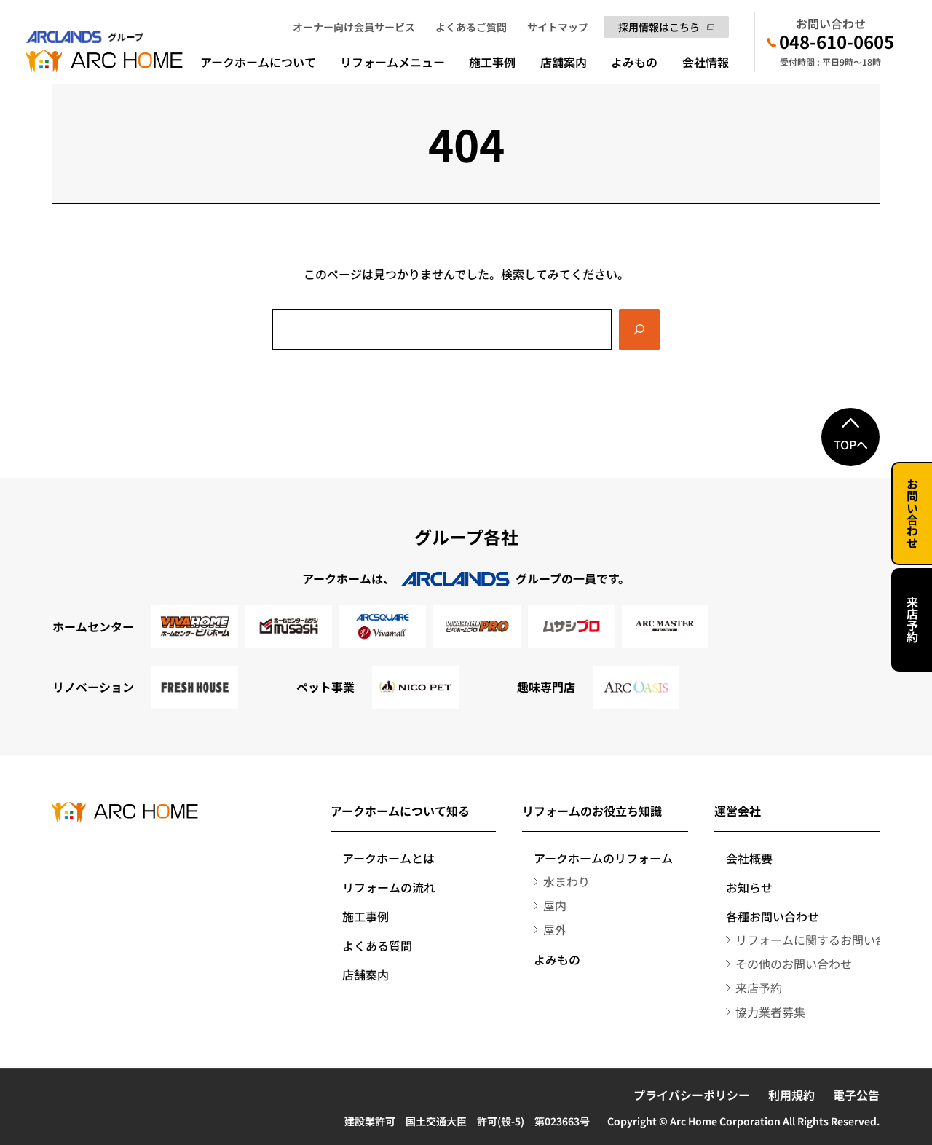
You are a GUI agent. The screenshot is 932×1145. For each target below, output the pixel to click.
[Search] (639, 329)
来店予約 (912, 620)
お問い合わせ (912, 513)
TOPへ (851, 444)
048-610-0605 (836, 41)
